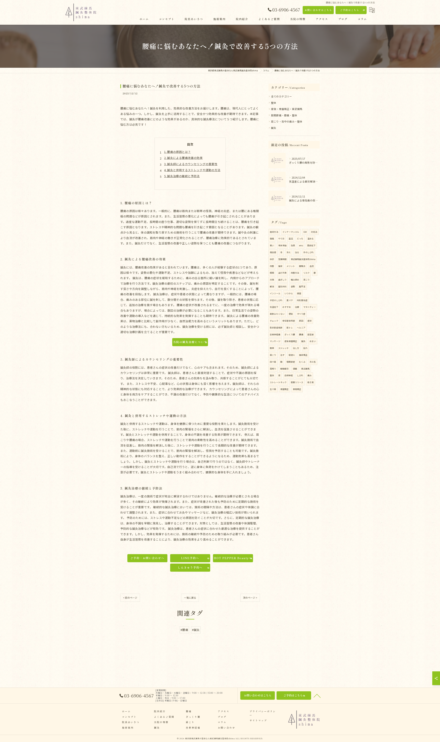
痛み (309, 375)
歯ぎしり (282, 279)
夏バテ (290, 300)
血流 (312, 266)
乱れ (305, 348)
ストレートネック (278, 382)
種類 (272, 272)
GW (305, 231)
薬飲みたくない (277, 313)
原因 (301, 320)
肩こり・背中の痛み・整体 (286, 121)
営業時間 (282, 259)
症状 (309, 320)
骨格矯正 (297, 389)
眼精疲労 (284, 368)
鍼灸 (273, 128)
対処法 (314, 231)
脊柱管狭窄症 (288, 320)
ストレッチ (283, 348)
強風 (272, 238)
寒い (272, 245)
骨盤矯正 (284, 389)
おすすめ (286, 306)
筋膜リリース (297, 382)
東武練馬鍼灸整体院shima (303, 259)
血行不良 (282, 272)
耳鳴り (273, 368)
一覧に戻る (190, 597)
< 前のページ (130, 597)
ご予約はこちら (349, 10)
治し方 (296, 348)
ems (301, 245)
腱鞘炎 (302, 266)
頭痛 (295, 368)
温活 (291, 238)
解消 (272, 286)
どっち (300, 238)
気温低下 (274, 306)
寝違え (292, 354)
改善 (272, 266)
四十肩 (273, 361)
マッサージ (275, 341)
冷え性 (313, 361)
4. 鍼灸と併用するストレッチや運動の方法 (192, 170)
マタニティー (309, 306)
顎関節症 (291, 361)
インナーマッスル (290, 231)
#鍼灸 (196, 630)
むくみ (302, 361)
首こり (306, 279)
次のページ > (250, 597)
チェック (274, 320)
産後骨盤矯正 (290, 341)
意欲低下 (311, 245)
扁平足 (302, 286)
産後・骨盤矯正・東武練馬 (286, 109)
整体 (273, 103)
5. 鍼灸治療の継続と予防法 (182, 176)
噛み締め (295, 279)
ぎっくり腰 (289, 334)
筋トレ (290, 327)
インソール (275, 293)
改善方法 (295, 272)
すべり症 (301, 313)
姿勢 (293, 286)
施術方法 (274, 231)
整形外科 (282, 286)
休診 (272, 259)
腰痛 (301, 334)
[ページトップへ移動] (317, 695)
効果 (293, 245)
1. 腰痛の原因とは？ (177, 152)
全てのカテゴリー (281, 96)
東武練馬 (305, 368)
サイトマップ (258, 720)
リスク (306, 272)
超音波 (310, 334)
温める (310, 238)
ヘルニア (301, 327)
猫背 (280, 266)
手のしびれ (308, 252)
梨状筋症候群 (276, 327)
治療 (297, 306)
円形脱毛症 (302, 300)
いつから (288, 293)
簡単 (272, 348)
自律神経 (288, 375)
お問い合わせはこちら (318, 10)
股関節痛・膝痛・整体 (284, 115)
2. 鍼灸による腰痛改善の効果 (183, 158)
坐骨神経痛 (275, 334)
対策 (272, 279)
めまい (313, 341)
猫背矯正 (303, 354)
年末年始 (282, 245)
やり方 (281, 238)
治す (282, 354)
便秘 (291, 313)
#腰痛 (184, 630)
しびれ (300, 375)
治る (297, 252)
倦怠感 (273, 252)
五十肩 (273, 389)
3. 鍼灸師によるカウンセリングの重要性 (190, 164)
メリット (291, 266)
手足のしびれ (276, 300)
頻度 (299, 293)
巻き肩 (310, 382)
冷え (289, 252)
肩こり (273, 354)
